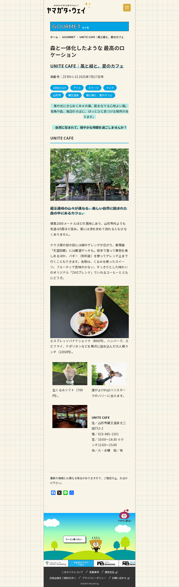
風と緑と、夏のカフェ (99, 95)
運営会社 (109, 572)
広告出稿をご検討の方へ (63, 578)
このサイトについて (72, 572)
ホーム (54, 37)
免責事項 (94, 572)
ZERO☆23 (59, 87)
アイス (77, 87)
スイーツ (93, 87)
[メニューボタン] (127, 8)
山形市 (57, 95)
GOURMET (69, 37)
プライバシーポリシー (94, 578)
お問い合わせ (119, 578)
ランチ (110, 87)
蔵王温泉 (73, 95)
